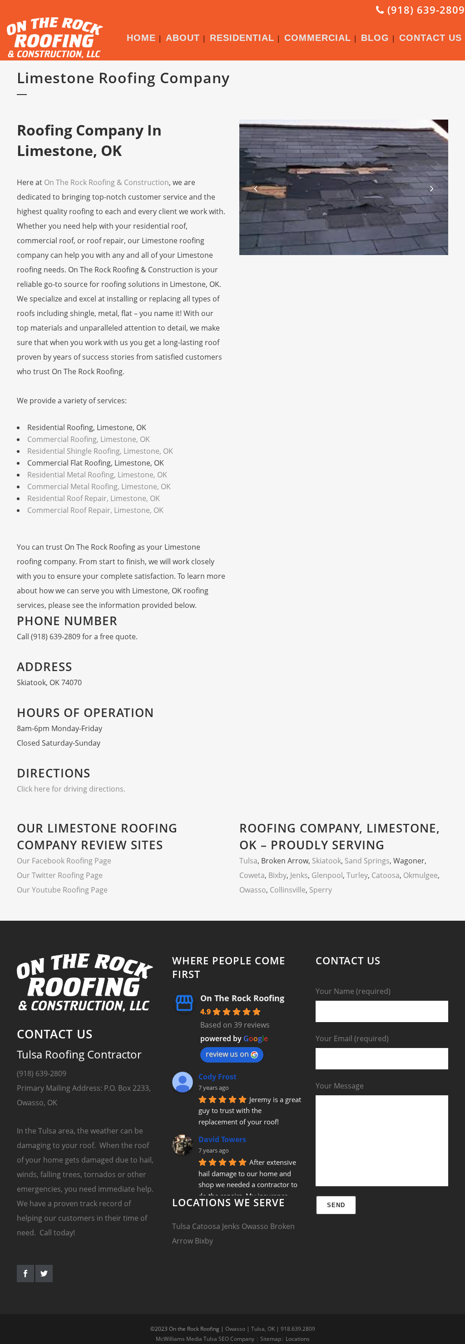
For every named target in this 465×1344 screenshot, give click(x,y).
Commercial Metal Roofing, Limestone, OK (99, 486)
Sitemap (270, 1339)
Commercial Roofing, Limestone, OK (88, 439)
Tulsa (248, 861)
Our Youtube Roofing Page (62, 890)
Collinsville (288, 890)
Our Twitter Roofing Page (60, 875)
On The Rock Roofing (242, 998)
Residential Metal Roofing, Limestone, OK (97, 475)
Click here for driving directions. (71, 789)
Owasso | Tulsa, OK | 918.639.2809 (270, 1329)
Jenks (299, 875)
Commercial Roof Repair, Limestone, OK (95, 510)
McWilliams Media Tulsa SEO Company (205, 1339)
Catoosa (385, 875)
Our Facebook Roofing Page (64, 861)
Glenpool (327, 875)
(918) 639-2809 (424, 9)
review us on (227, 1054)
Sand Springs (367, 861)
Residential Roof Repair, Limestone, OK (93, 498)
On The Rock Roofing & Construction (106, 182)
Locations (298, 1339)
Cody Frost (217, 1077)
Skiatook (326, 861)
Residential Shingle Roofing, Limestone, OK (100, 451)
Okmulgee (420, 875)
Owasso (252, 890)
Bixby (277, 875)
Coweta (252, 875)
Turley (357, 875)
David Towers (222, 1139)
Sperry (320, 890)
